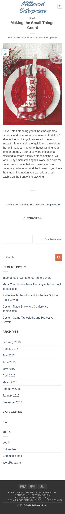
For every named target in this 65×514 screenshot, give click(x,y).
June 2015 (9, 362)
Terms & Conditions (20, 500)
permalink (55, 204)
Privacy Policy (41, 495)
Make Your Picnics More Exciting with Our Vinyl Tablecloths (32, 286)
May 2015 (9, 368)
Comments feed (12, 455)
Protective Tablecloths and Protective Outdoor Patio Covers (31, 297)
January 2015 (11, 395)
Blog (32, 18)
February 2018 (12, 342)
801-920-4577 (55, 500)
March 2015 (10, 382)
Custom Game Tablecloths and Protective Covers (28, 320)
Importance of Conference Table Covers (27, 277)
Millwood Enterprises (32, 7)
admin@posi (50, 37)
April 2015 (9, 375)
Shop (20, 492)
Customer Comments (28, 498)
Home (11, 492)
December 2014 (12, 402)
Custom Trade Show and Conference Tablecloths (25, 309)
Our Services (47, 492)
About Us (31, 492)
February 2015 (12, 388)
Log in (6, 442)
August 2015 (10, 348)
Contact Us (22, 495)
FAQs (47, 498)
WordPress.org (12, 462)
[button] (5, 6)
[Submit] (58, 257)
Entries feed (10, 449)
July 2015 (9, 355)
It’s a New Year (53, 239)
